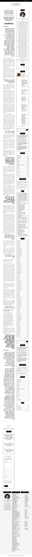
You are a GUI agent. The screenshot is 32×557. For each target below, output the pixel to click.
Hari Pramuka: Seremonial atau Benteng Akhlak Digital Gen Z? (9, 450)
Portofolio (22, 171)
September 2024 (22, 272)
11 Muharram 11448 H (20, 194)
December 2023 (22, 284)
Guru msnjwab (24, 198)
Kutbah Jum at (20, 229)
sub (22, 174)
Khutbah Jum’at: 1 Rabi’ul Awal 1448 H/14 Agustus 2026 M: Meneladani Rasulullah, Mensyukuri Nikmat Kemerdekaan (24, 107)
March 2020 (22, 336)
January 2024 (22, 283)
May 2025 (22, 261)
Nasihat (18, 392)
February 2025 (22, 265)
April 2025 (22, 262)
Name (5, 470)
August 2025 (22, 257)
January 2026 (22, 250)
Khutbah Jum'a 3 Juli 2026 (21, 213)
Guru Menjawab (25, 196)
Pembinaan (25, 234)
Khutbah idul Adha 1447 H (21, 207)
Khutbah (22, 166)
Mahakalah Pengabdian (21, 230)
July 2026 (22, 242)
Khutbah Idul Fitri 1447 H (15, 517)
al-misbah (22, 155)
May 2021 (22, 324)
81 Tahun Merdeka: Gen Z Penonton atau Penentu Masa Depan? (8, 444)
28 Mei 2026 (25, 194)
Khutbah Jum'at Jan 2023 (21, 225)
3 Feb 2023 (25, 193)
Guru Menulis (19, 198)
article (22, 159)
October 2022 (22, 303)
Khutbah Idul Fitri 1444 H (21, 208)
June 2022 (22, 309)
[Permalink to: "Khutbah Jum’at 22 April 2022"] (19, 74)
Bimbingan (19, 195)
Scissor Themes (13, 555)
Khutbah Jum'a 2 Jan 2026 (21, 212)
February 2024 (22, 281)
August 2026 (22, 240)
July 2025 (22, 258)
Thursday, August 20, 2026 (24, 86)
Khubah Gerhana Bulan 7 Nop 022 (22, 199)
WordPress (22, 555)
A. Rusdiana (16, 4)
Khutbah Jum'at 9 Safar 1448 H (22, 221)
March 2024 (22, 280)
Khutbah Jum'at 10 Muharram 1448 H (22, 222)
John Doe (18, 186)
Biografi (22, 162)
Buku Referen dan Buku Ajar (21, 388)
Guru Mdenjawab (20, 196)
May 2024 (22, 277)
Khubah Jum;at (20, 200)
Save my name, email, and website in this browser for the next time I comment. (8, 482)
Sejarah (26, 235)
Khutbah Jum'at (14, 523)
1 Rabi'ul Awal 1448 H (20, 193)
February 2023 (22, 298)
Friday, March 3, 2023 (11, 15)
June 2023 (22, 292)
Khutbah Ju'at (20, 211)
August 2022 (22, 306)
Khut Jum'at (24, 226)
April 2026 (22, 246)
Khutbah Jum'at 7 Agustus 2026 (14, 527)
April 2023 (22, 295)
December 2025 (22, 251)
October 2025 (22, 254)
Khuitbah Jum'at (25, 200)
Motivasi (23, 231)
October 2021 (22, 320)
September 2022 (22, 305)
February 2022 (22, 314)
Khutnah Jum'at (14, 539)
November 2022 (22, 302)
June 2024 (22, 276)
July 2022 (22, 307)
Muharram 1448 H (20, 234)
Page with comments (24, 186)
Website (5, 476)
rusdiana (6, 15)
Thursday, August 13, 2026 (24, 111)
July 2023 (22, 291)
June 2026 (22, 243)
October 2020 (22, 328)
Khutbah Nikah (20, 226)
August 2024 (22, 273)
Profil (22, 173)
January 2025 (22, 266)
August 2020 (22, 329)
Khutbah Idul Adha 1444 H (15, 512)
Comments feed (19, 407)
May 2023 (22, 294)
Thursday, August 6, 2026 (24, 124)
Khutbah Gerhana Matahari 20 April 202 (22, 203)
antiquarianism (22, 156)
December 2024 (22, 268)
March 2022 (22, 313)
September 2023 (22, 288)
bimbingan (22, 160)
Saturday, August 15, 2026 (24, 94)
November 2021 (22, 318)
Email (5, 473)
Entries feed (18, 406)
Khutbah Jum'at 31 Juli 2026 (21, 224)
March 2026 (22, 247)
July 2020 (22, 331)
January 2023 (22, 299)
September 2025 (22, 255)
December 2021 (22, 317)
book (22, 163)
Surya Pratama (19, 182)
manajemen (19, 231)
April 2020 (22, 335)
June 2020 (22, 332)
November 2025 (22, 253)
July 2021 (22, 321)
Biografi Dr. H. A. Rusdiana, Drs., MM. (22, 185)
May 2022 (22, 310)
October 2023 (22, 287)
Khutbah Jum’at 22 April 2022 (24, 75)
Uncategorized (9, 433)
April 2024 (22, 279)
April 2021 (22, 325)
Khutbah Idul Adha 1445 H (21, 206)
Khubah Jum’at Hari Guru (24, 181)
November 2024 (22, 269)
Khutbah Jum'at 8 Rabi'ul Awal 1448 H (22, 219)
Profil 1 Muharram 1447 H (21, 235)
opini (22, 170)
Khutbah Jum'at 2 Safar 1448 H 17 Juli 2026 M (22, 216)
